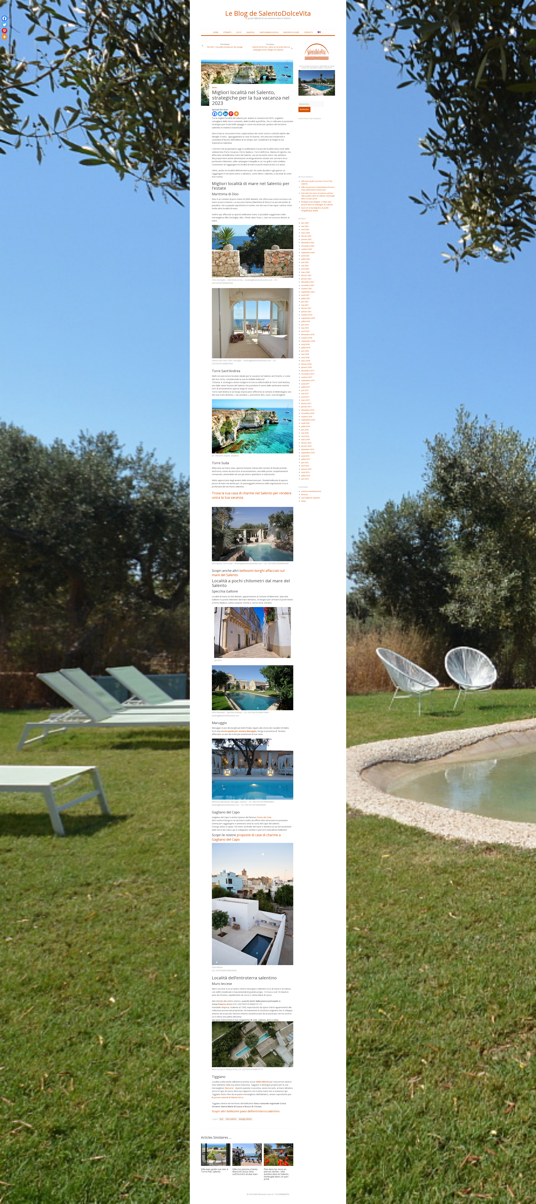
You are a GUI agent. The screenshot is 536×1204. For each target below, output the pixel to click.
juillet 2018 (305, 347)
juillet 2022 (305, 259)
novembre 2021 (307, 285)
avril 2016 (305, 436)
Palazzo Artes (225, 1004)
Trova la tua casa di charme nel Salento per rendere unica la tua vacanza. (251, 495)
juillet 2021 (305, 298)
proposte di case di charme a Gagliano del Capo (246, 837)
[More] (236, 113)
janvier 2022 (306, 278)
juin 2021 (305, 301)
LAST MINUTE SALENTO (310, 498)
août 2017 (305, 383)
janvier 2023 (306, 239)
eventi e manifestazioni (311, 491)
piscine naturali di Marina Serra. (229, 1097)
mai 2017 (305, 393)
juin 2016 (305, 429)
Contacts (308, 32)
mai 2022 (305, 265)
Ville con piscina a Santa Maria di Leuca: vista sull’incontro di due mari (245, 1172)
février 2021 (306, 308)
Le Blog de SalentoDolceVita (268, 13)
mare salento (231, 1119)
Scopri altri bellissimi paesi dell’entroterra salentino (246, 1111)
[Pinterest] (230, 113)
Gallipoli (250, 32)
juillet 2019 (305, 321)
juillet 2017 (305, 387)
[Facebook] (214, 113)
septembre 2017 (308, 380)
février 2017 (306, 403)
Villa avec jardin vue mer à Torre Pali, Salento (214, 1170)
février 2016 (306, 443)
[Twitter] (220, 113)
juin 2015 (305, 462)
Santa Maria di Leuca (269, 32)
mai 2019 (305, 328)
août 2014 (305, 472)
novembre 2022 (307, 246)
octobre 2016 (306, 416)
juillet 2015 (305, 459)
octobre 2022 (306, 249)
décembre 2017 (307, 370)
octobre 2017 (306, 377)
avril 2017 (305, 397)
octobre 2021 (306, 288)
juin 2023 (305, 223)
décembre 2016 (307, 410)
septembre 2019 (308, 318)
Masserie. (230, 1088)
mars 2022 (305, 272)
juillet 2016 (305, 426)
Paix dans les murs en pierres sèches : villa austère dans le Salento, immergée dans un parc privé (276, 1174)
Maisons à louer (291, 32)
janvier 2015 (306, 469)
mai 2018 (305, 354)
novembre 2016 (307, 413)
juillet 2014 (305, 475)
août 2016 (305, 423)
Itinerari (304, 494)
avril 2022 (305, 269)
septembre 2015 (308, 452)
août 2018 (305, 344)
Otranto (227, 32)
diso (221, 1119)
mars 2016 (305, 439)
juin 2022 (305, 262)
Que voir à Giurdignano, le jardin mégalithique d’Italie (315, 209)
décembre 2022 (307, 242)
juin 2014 (305, 479)
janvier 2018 (306, 367)
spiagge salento (245, 1119)
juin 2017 (305, 390)
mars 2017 (305, 400)
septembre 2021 (308, 292)
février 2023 (306, 236)
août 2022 (305, 255)
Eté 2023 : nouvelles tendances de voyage (225, 47)
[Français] (320, 32)
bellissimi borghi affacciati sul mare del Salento (248, 572)
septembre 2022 (308, 252)
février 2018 (306, 364)
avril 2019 (305, 331)
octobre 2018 (306, 338)
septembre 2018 (308, 341)
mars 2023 (305, 233)
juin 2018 (305, 351)
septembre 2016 (308, 420)
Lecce (238, 32)
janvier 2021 (306, 311)
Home (215, 32)
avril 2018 (305, 357)
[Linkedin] (225, 113)
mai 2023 (305, 226)
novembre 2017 (307, 374)
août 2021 (305, 295)
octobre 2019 (306, 314)
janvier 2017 (306, 406)
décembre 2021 (307, 282)
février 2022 (306, 275)
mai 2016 (305, 433)
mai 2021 (305, 305)
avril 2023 (305, 229)
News (214, 87)
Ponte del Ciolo (264, 817)
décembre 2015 (307, 449)
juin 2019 (305, 324)
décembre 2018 (307, 334)
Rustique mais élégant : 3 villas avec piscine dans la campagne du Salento (317, 203)
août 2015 (305, 456)
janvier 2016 (306, 446)
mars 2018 (305, 360)
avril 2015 (305, 465)
